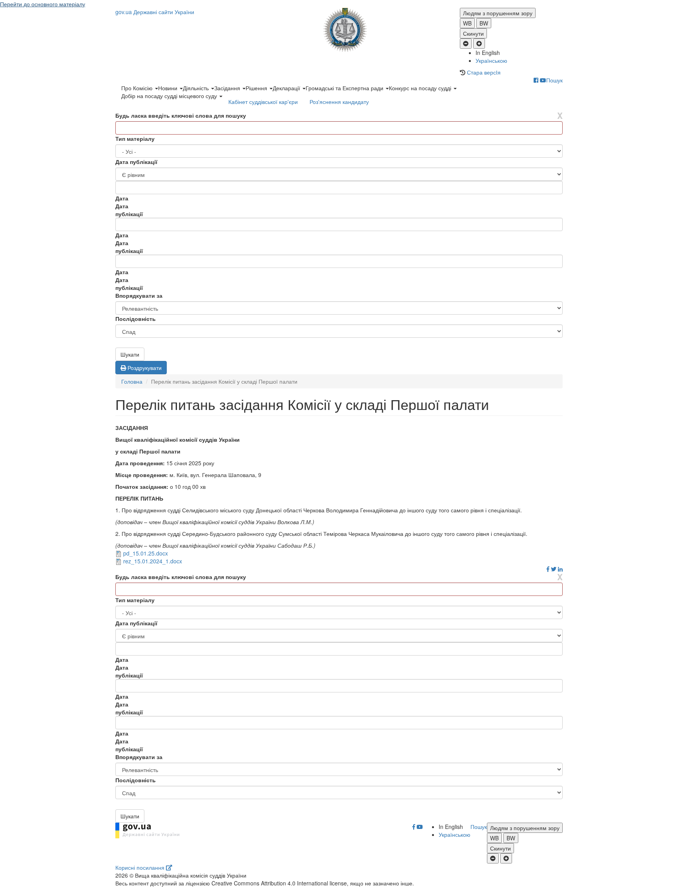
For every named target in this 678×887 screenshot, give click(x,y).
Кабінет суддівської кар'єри (263, 102)
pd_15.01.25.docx (145, 553)
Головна (131, 381)
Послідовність (135, 318)
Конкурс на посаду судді (421, 88)
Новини (168, 88)
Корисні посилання (140, 867)
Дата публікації (136, 162)
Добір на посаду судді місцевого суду (170, 96)
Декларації (287, 88)
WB (467, 23)
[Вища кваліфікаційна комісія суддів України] (339, 30)
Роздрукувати (144, 368)
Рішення (257, 88)
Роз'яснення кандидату (339, 102)
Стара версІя (484, 72)
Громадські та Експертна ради (345, 88)
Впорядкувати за (138, 295)
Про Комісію (137, 88)
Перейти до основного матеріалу (42, 4)
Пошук (554, 80)
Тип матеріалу (135, 138)
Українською (491, 60)
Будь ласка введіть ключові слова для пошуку (180, 115)
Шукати (129, 354)
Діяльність (196, 88)
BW (483, 23)
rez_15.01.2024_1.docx (152, 561)
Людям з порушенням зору (497, 13)
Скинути (473, 33)
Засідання (228, 88)
